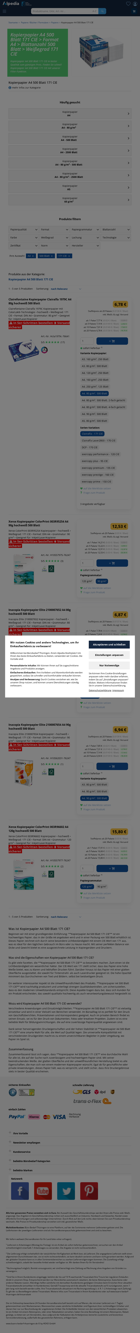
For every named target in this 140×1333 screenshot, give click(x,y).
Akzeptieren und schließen (109, 644)
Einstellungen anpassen (109, 655)
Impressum (118, 690)
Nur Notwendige (109, 665)
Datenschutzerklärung (100, 690)
